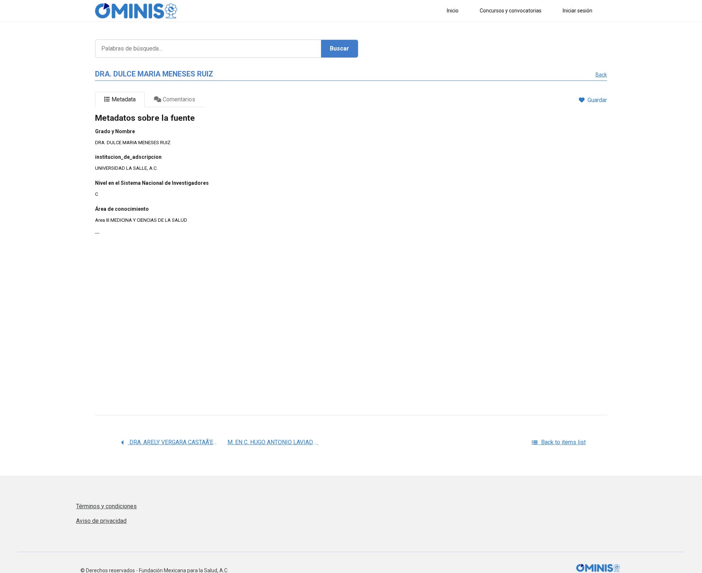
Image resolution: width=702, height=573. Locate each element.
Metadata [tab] (123, 99)
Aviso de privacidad (101, 520)
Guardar (597, 100)
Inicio (452, 11)
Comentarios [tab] (178, 99)
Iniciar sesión (577, 11)
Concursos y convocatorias (510, 11)
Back (601, 75)
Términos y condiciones (106, 506)
